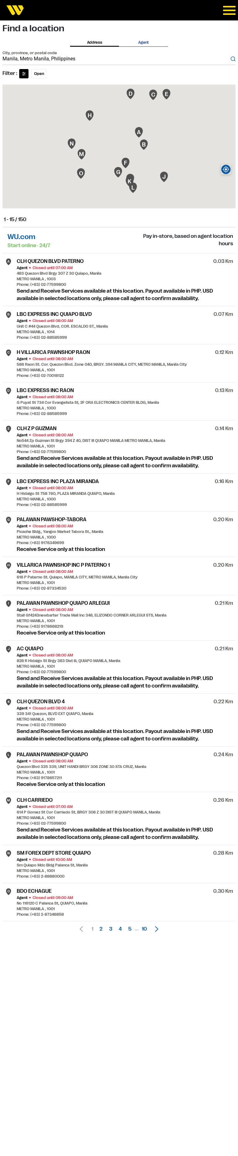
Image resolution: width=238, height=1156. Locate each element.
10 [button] (144, 929)
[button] (155, 929)
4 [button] (120, 929)
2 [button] (101, 929)
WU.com (21, 237)
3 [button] (110, 929)
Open (39, 74)
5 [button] (129, 929)
